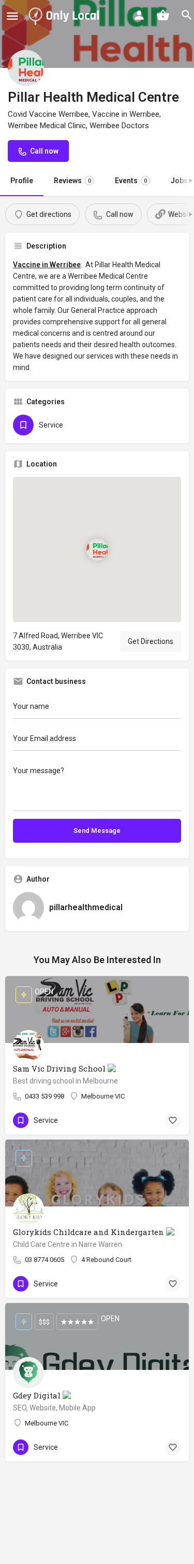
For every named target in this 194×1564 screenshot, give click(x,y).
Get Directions (150, 641)
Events (131, 180)
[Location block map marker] (97, 549)
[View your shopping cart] (163, 15)
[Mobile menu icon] (12, 16)
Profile (21, 180)
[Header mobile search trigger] (186, 15)
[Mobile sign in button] (139, 15)
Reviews (72, 180)
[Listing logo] (26, 68)
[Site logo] (66, 15)
